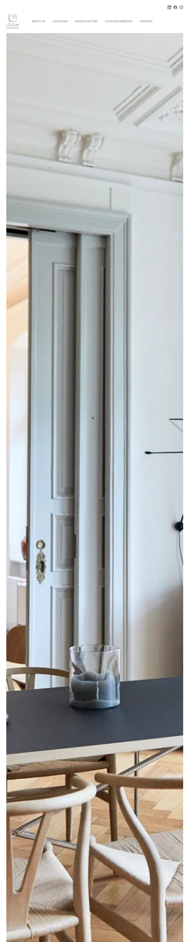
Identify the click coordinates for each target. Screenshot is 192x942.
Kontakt (146, 21)
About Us (38, 21)
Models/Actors (86, 21)
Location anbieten (118, 21)
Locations (60, 21)
